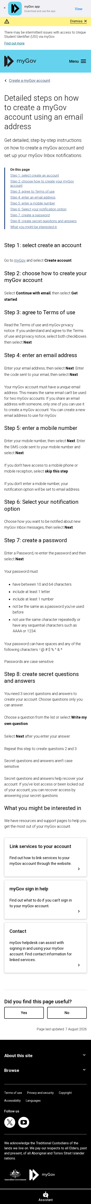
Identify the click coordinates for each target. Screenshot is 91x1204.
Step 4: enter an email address (32, 197)
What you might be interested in (33, 227)
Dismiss (76, 21)
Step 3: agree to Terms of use (32, 192)
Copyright (65, 1092)
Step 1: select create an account (34, 175)
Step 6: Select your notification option (38, 209)
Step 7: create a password (30, 215)
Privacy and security (40, 1092)
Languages (33, 1100)
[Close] (5, 8)
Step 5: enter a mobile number (32, 203)
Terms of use (13, 1092)
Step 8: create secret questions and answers (43, 221)
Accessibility (12, 1100)
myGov (20, 260)
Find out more (14, 43)
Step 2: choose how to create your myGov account (42, 183)
